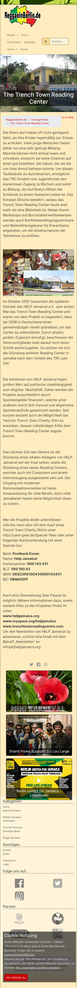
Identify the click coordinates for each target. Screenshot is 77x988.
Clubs (6, 853)
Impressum (9, 860)
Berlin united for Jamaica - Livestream (39, 793)
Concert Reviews (13, 827)
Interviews (14, 42)
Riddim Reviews (12, 817)
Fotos (24, 35)
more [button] (11, 49)
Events (7, 850)
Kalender (30, 42)
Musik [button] (11, 35)
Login (6, 864)
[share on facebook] (38, 664)
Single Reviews (11, 837)
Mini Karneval (39, 707)
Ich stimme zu (16, 977)
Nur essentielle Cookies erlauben (38, 967)
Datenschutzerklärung (19, 954)
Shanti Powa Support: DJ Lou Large (39, 751)
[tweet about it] (31, 664)
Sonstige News (11, 831)
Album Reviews (12, 810)
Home (24, 49)
